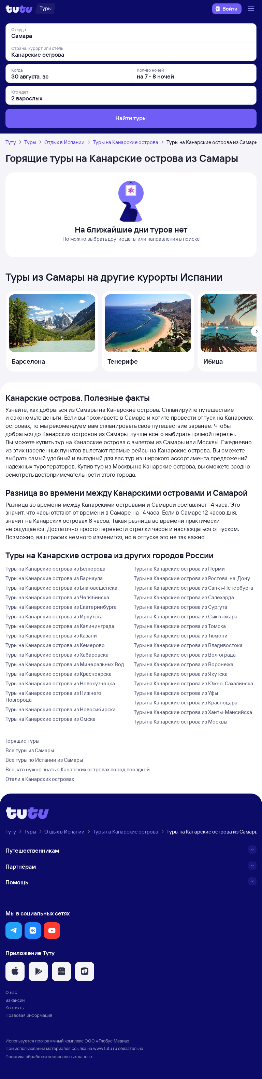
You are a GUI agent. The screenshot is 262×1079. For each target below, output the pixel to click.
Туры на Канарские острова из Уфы (176, 693)
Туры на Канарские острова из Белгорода (55, 568)
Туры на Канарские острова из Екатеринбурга (61, 607)
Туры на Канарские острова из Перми (179, 568)
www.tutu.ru (105, 1048)
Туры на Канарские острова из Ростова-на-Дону (192, 578)
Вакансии (15, 1000)
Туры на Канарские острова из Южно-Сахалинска (193, 683)
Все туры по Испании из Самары (44, 760)
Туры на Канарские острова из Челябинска (57, 597)
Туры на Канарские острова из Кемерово (55, 645)
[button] (13, 930)
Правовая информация (28, 1015)
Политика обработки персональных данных (48, 1056)
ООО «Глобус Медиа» (107, 1040)
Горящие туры (22, 741)
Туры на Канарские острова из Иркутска (54, 616)
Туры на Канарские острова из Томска (180, 626)
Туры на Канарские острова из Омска (50, 719)
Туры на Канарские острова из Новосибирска (60, 709)
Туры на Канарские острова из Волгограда (185, 654)
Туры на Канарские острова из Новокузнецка (60, 683)
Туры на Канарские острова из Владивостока (188, 645)
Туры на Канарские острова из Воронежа (183, 664)
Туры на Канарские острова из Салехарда (184, 597)
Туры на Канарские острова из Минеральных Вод (64, 664)
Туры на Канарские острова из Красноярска (58, 674)
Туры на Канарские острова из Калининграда (59, 626)
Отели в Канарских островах (39, 779)
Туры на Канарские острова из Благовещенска (61, 588)
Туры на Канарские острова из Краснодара (185, 702)
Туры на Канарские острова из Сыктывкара (185, 616)
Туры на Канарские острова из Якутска (181, 674)
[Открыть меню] (252, 9)
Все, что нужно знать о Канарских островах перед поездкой (77, 769)
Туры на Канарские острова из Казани (51, 635)
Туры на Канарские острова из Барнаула (54, 578)
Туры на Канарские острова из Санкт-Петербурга (193, 588)
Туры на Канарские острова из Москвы (180, 721)
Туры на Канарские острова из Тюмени (181, 635)
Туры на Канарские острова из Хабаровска (56, 654)
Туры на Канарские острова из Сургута (180, 607)
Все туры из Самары (29, 750)
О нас (11, 992)
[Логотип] (19, 9)
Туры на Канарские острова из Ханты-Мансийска (193, 712)
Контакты (15, 1007)
